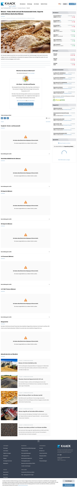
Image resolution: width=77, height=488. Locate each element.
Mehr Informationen (21, 100)
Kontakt (41, 448)
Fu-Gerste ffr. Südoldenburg (59, 77)
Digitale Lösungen (7, 453)
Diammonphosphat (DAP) (58, 119)
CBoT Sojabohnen (57, 39)
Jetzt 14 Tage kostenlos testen (26, 104)
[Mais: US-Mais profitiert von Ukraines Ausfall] (9, 397)
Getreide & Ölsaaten (22, 8)
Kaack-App (5, 477)
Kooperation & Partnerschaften (27, 472)
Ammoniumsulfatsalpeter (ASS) (60, 133)
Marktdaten (5, 455)
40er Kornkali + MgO (57, 123)
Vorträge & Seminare (7, 461)
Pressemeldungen (43, 461)
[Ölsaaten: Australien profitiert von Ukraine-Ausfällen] (9, 429)
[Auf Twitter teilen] (8, 118)
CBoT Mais (55, 35)
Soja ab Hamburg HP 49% (58, 92)
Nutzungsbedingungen (26, 453)
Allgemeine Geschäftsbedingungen (28, 448)
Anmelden (72, 4)
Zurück (2, 121)
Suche (64, 4)
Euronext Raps (56, 20)
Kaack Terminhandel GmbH (6, 8)
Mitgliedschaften (42, 455)
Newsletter (5, 474)
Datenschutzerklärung (22, 485)
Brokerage (5, 448)
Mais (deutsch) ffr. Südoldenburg (60, 82)
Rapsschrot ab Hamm (58, 87)
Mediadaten (5, 463)
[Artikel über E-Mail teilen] (2, 118)
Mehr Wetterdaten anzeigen (64, 159)
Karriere (41, 458)
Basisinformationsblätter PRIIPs (28, 463)
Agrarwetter (5, 472)
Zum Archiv (48, 121)
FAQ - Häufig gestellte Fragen (27, 474)
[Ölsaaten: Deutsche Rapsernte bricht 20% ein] (9, 381)
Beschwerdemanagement (26, 458)
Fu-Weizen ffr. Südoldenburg (59, 73)
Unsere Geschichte (43, 453)
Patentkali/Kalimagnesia (58, 128)
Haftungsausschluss (25, 455)
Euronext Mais (56, 25)
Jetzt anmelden (31, 73)
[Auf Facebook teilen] (5, 118)
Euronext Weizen (57, 15)
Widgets (5, 458)
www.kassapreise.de (59, 97)
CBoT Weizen (56, 30)
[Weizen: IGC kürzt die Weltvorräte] (9, 365)
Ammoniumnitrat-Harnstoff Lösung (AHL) (61, 113)
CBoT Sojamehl (56, 44)
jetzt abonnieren (31, 100)
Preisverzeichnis (24, 450)
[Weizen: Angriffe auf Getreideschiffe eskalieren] (9, 413)
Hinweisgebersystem (25, 461)
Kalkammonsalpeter (57, 108)
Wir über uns (41, 450)
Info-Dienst (14, 8)
